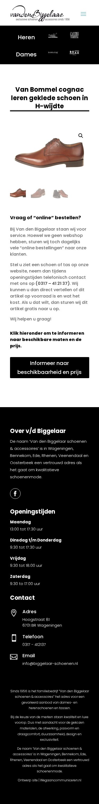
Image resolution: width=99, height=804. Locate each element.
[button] (81, 135)
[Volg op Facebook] (15, 493)
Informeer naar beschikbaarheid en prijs (49, 367)
